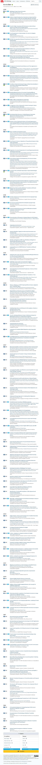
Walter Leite (36, 19)
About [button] (13, 1)
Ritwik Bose (12, 69)
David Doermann (20, 521)
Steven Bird (12, 317)
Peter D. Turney (32, 226)
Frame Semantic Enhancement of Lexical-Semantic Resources (22, 441)
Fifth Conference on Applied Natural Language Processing (20, 631)
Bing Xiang (26, 361)
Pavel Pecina (33, 372)
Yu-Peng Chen (18, 124)
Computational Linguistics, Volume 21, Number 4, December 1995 (22, 668)
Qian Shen (12, 19)
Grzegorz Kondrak (13, 493)
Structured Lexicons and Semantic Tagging (19, 616)
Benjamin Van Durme (32, 235)
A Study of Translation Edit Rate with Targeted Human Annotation (23, 432)
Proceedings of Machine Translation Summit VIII (19, 574)
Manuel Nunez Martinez (14, 78)
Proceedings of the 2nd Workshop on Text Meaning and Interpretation (23, 478)
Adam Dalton (30, 132)
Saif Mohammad (13, 292)
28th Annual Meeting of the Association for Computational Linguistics (22, 730)
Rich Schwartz (24, 434)
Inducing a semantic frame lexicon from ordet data (21, 476)
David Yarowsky (33, 522)
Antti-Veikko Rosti (13, 361)
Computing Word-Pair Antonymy (16, 323)
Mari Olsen (17, 211)
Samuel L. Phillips (32, 218)
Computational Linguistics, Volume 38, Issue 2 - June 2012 (20, 244)
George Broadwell (20, 107)
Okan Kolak (25, 543)
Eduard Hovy (20, 404)
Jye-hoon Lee (18, 672)
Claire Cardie (25, 132)
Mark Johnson (34, 411)
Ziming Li (24, 58)
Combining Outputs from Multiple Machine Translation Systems (23, 359)
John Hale (12, 379)
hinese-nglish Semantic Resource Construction (20, 578)
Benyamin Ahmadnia (14, 183)
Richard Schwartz (31, 287)
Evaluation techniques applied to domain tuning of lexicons (23, 542)
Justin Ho (26, 41)
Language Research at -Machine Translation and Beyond (23, 247)
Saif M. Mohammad (13, 226)
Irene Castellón (25, 641)
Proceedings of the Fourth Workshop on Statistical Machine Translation (23, 288)
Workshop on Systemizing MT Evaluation (17, 544)
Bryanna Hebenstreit (33, 162)
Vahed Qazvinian (19, 293)
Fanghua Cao (16, 19)
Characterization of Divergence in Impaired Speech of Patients (24, 217)
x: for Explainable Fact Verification (19, 99)
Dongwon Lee (16, 319)
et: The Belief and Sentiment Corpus (18, 131)
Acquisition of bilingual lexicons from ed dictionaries (22, 537)
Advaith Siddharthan (24, 405)
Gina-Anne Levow (19, 579)
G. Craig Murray (13, 372)
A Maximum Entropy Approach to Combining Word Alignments (22, 396)
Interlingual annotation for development (19, 505)
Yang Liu (24, 380)
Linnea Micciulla (31, 434)
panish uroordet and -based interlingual (21, 639)
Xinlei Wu (16, 41)
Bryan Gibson (27, 317)
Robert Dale (17, 317)
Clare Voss (17, 198)
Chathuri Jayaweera (13, 35)
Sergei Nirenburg (30, 692)
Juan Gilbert (12, 29)
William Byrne (18, 522)
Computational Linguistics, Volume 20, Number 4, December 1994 (22, 681)
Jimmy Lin (12, 257)
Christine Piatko (21, 243)
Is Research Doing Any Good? (17, 691)
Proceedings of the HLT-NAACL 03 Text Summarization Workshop (22, 518)
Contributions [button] (22, 1)
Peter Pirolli (23, 71)
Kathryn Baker (12, 242)
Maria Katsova (17, 602)
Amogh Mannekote (13, 58)
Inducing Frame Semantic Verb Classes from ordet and (23, 481)
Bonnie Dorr (31, 19)
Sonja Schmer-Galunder (23, 78)
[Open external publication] (4, 11)
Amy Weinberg (12, 522)
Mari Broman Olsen (13, 595)
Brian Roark (29, 380)
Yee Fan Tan (34, 319)
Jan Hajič (28, 372)
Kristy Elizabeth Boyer (31, 58)
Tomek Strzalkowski (21, 153)
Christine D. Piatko (17, 235)
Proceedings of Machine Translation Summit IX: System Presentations (23, 535)
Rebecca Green (30, 403)
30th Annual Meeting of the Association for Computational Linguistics (23, 710)
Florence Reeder (17, 405)
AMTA (24, 738)
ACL (23, 745)
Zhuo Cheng (15, 162)
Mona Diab (15, 134)
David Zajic (31, 293)
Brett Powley (22, 319)
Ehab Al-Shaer (24, 161)
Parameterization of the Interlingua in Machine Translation (22, 713)
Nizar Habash (36, 403)
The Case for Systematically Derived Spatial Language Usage (22, 202)
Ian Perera (12, 68)
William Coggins (13, 28)
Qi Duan (27, 162)
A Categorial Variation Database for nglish (19, 527)
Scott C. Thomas (26, 595)
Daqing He (31, 521)
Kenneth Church (13, 692)
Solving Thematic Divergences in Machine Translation (21, 728)
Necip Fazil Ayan (27, 348)
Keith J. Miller (30, 404)
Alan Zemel (15, 153)
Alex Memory (16, 68)
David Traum (23, 610)
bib (5, 11)
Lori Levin (11, 235)
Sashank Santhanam (31, 152)
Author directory (35, 4)
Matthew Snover (13, 287)
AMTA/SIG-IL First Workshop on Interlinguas (18, 637)
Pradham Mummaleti (33, 28)
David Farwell (23, 403)
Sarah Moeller (27, 107)
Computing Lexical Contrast (15, 225)
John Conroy (33, 348)
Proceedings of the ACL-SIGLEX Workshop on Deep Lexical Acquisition (23, 444)
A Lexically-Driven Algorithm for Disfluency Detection (21, 486)
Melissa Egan (24, 292)
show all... (12, 749)
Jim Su (11, 107)
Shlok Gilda (26, 19)
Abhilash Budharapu (25, 124)
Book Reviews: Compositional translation (18, 665)
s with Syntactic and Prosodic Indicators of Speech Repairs (23, 378)
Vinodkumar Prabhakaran (22, 135)
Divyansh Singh (13, 51)
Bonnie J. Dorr (20, 12)
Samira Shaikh (30, 135)
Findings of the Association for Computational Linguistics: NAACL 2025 (23, 53)
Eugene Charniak (23, 411)
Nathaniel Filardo (13, 278)
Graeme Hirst (26, 226)
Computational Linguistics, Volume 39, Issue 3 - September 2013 (22, 227)
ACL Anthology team (23, 761)
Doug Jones (18, 653)
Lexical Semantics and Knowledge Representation (19, 724)
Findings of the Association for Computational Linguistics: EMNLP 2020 (23, 176)
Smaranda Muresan (13, 135)
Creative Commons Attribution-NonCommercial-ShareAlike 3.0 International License (17, 757)
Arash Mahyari (18, 69)
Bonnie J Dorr (22, 29)
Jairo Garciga (12, 42)
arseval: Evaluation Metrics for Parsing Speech (20, 410)
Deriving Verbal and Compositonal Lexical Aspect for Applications (24, 621)
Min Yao (21, 19)
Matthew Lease (19, 380)
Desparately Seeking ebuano (16, 520)
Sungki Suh (28, 672)
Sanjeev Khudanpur (25, 522)
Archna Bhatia (12, 152)
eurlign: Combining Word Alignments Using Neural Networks (22, 460)
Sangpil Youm (26, 28)
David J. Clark (26, 645)
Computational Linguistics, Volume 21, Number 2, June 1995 (21, 674)
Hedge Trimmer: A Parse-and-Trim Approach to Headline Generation (24, 515)
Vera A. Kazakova (23, 68)
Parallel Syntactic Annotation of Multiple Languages (20, 401)
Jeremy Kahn (12, 412)
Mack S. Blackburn (30, 69)
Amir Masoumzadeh (27, 163)
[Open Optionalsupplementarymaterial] (4, 12)
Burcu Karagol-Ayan (14, 539)
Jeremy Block (12, 124)
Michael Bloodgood (23, 234)
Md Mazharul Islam (13, 163)
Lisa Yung (22, 379)
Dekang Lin (25, 579)
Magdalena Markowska (32, 134)
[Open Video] (4, 85)
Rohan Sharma (18, 42)
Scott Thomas (30, 579)
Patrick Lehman (30, 51)
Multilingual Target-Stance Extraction (18, 11)
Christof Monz (23, 428)
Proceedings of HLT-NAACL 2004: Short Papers (19, 489)
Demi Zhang (24, 51)
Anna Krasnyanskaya (34, 412)
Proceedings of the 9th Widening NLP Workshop (19, 31)
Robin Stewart (12, 381)
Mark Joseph (33, 317)
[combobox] (35, 1)
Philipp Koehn (15, 524)
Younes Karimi (20, 163)
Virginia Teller (15, 693)
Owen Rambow (19, 132)
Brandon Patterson (16, 71)
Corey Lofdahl (24, 69)
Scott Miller (31, 243)
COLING (24, 747)
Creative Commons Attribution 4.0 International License (19, 759)
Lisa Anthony (32, 124)
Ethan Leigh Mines (13, 12)
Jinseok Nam (20, 58)
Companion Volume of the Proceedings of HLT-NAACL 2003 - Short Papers (24, 525)
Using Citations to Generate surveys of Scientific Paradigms (22, 290)
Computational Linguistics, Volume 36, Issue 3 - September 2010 (22, 272)
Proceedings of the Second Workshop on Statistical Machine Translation (23, 357)
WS (23, 740)
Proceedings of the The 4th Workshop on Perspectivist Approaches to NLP (24, 37)
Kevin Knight (21, 524)
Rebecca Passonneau (20, 348)
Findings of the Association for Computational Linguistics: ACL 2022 (22, 146)
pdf (4, 17)
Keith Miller (26, 470)
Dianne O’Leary (24, 349)
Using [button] (17, 1)
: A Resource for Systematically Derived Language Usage (23, 196)
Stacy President (24, 448)
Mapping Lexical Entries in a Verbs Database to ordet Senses (23, 564)
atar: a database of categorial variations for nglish (21, 533)
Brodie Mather (19, 51)
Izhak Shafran (17, 379)
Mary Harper (32, 379)
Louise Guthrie (25, 134)
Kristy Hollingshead (24, 218)
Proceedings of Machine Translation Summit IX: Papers (20, 540)
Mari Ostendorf (22, 412)
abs (8, 11)
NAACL (24, 742)
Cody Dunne (19, 301)
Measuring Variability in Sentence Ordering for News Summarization (24, 346)
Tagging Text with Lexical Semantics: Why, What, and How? (21, 618)
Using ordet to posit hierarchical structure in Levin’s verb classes (24, 644)
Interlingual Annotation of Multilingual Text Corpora (20, 468)
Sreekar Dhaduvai (21, 162)
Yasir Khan (12, 41)
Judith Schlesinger (30, 349)
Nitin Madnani (16, 257)
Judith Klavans (17, 349)
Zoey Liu (30, 78)
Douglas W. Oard (13, 521)
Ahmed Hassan (30, 292)
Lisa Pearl (17, 558)
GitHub (28, 1)
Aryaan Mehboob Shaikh (33, 41)
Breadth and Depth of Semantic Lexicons (17, 654)
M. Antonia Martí (19, 641)
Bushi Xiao (17, 94)
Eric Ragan (17, 29)
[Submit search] (40, 1)
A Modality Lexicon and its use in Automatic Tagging (20, 261)
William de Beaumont (30, 143)
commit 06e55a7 (24, 763)
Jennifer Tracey (13, 132)
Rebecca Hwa (22, 558)
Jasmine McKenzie (19, 28)
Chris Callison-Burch (33, 242)
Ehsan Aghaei (18, 161)
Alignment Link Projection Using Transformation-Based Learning (23, 454)
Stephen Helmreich (13, 404)
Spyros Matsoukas (32, 361)
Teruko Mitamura (13, 470)
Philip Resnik (18, 340)
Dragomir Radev (25, 293)
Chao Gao (21, 94)
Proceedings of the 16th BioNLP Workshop (18, 221)
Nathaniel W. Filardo (13, 243)
